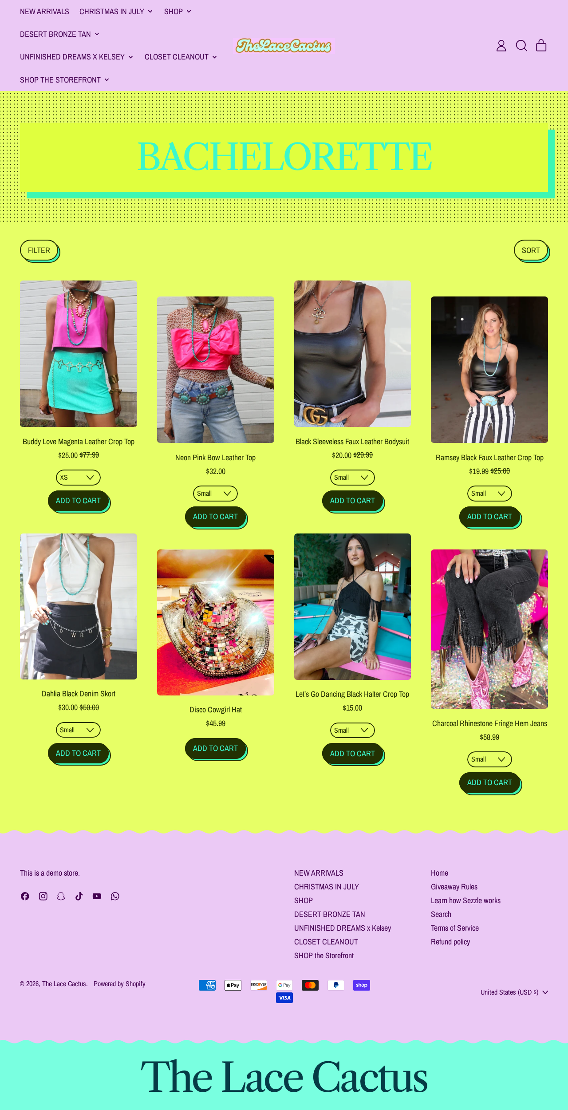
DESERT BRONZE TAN (329, 914)
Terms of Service (455, 927)
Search (441, 914)
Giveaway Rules (454, 886)
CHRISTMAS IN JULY (326, 886)
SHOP (303, 900)
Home (439, 872)
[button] (521, 46)
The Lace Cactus (64, 983)
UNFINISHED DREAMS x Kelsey (342, 927)
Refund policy (450, 941)
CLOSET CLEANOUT (326, 941)
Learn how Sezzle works (466, 900)
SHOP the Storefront (324, 955)
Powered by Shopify (120, 983)
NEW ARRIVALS (44, 11)
